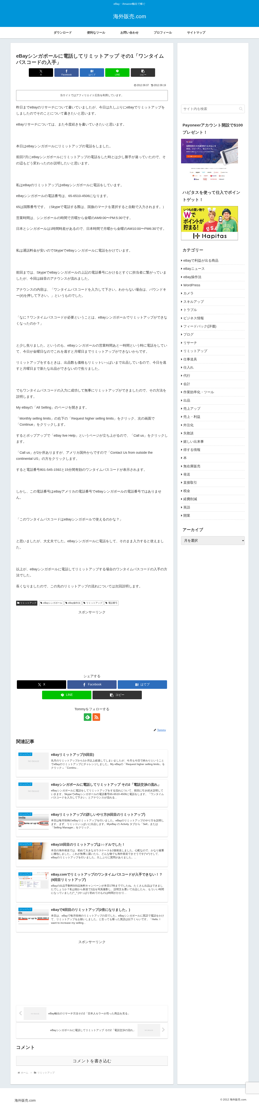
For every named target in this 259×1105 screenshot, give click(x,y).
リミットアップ (28, 603)
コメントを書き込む (92, 1061)
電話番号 (112, 603)
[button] (143, 72)
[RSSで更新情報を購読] (96, 717)
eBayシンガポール (52, 603)
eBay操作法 (74, 603)
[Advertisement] (92, 641)
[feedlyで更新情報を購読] (87, 717)
